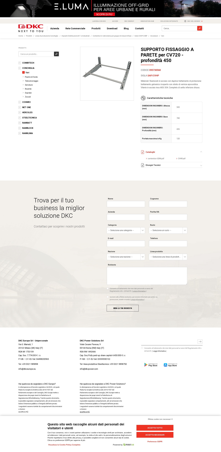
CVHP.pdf (182, 159)
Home (20, 36)
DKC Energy (129, 21)
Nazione (111, 251)
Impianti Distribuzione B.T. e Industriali (76, 36)
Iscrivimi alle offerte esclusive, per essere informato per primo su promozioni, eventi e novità (133, 298)
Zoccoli (28, 97)
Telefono (154, 238)
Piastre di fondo (31, 77)
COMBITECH (28, 63)
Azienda (54, 28)
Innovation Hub (147, 21)
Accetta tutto (154, 428)
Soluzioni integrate (169, 21)
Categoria (112, 225)
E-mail (110, 238)
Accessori (154, 36)
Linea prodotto (156, 251)
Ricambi (28, 89)
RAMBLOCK (27, 128)
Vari (162, 36)
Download (112, 28)
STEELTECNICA (29, 117)
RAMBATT (27, 123)
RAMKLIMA (27, 133)
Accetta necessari (154, 435)
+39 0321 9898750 (118, 364)
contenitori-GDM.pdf (156, 159)
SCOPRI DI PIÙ (23, 412)
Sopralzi (28, 93)
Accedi (115, 21)
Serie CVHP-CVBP (141, 36)
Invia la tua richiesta (122, 308)
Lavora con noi (99, 21)
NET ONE (26, 107)
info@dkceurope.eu (27, 369)
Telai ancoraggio (31, 81)
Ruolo (152, 225)
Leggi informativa (139, 291)
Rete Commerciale (75, 28)
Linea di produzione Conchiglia (46, 36)
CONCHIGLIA (28, 68)
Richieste (112, 265)
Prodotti (96, 28)
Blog (126, 28)
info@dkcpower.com (89, 369)
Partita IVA (154, 212)
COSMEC (26, 102)
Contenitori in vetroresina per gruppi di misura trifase (112, 36)
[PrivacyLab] (128, 444)
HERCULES (27, 112)
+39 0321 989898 (30, 364)
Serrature (29, 85)
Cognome (154, 199)
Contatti (139, 28)
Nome (110, 199)
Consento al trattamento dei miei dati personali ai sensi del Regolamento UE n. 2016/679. (131, 290)
